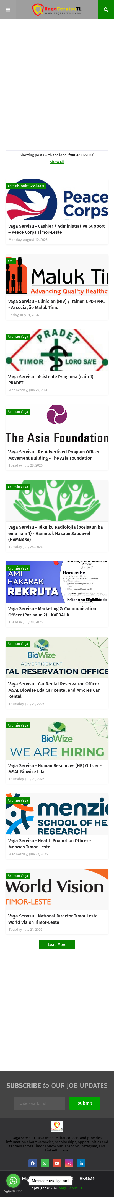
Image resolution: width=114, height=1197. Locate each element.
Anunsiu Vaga (18, 337)
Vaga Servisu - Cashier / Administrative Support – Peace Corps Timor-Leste (56, 229)
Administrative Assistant (26, 186)
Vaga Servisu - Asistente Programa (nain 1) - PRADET (52, 379)
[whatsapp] (45, 1163)
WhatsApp (87, 1178)
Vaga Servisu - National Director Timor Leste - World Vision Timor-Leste (54, 919)
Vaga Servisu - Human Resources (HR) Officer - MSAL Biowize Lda (55, 768)
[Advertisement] (57, 84)
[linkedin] (81, 1163)
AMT (11, 261)
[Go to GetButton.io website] (13, 1191)
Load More (57, 944)
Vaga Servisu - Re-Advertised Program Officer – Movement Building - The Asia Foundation (55, 455)
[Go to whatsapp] (13, 1181)
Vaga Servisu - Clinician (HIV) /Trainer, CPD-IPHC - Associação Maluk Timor (56, 304)
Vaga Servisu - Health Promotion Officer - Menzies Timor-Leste (49, 843)
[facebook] (32, 1163)
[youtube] (57, 1163)
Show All (57, 162)
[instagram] (69, 1163)
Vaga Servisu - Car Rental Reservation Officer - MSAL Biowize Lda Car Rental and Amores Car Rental (55, 690)
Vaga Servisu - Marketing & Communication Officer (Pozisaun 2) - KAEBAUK (52, 611)
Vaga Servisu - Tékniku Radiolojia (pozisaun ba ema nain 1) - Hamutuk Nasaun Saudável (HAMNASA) (55, 533)
